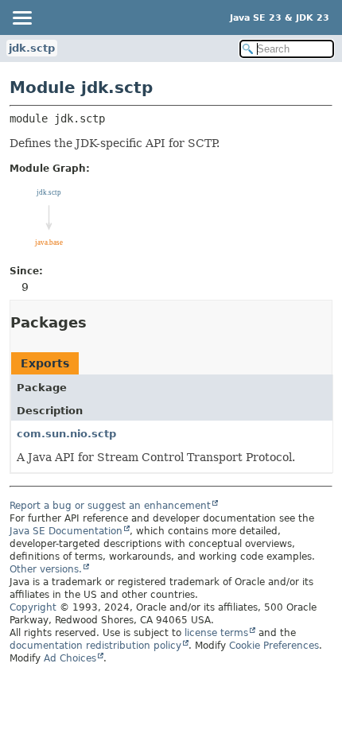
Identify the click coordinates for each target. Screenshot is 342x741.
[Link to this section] (97, 322)
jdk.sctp (32, 48)
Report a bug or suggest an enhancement (110, 505)
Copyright (33, 607)
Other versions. (46, 569)
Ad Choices (70, 658)
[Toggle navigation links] (21, 17)
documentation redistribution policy (95, 645)
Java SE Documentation (66, 531)
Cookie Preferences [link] (274, 645)
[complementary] (274, 645)
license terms (216, 632)
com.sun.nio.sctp (66, 434)
